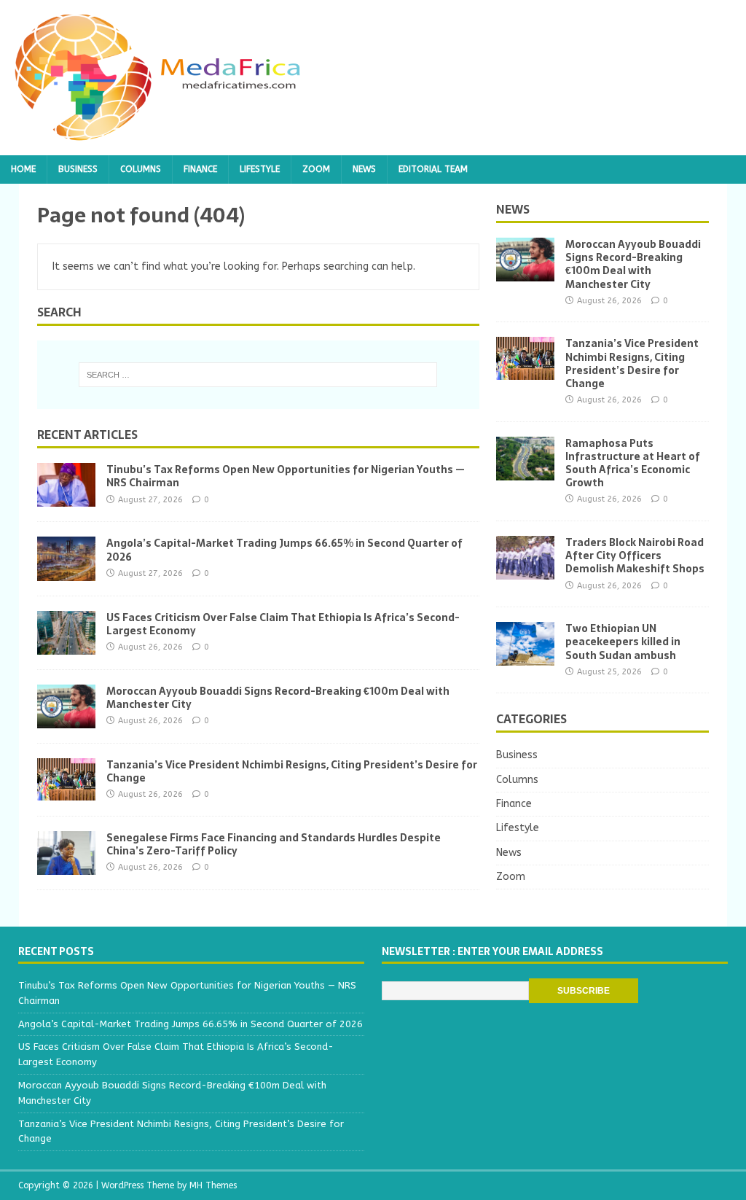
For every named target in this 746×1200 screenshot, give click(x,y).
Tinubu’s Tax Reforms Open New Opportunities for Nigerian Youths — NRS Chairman (285, 476)
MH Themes (213, 1185)
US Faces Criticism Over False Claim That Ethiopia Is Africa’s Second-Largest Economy (283, 624)
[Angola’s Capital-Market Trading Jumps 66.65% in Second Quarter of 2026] (66, 572)
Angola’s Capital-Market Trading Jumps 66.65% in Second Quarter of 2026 (284, 549)
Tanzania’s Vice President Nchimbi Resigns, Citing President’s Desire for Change (291, 771)
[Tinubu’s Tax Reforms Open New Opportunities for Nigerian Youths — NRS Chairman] (66, 498)
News (364, 169)
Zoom (316, 169)
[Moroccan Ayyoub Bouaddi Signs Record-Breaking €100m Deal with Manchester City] (66, 719)
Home (23, 169)
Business (78, 169)
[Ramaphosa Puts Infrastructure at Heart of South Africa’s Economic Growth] (525, 471)
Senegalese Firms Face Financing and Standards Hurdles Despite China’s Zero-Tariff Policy (273, 844)
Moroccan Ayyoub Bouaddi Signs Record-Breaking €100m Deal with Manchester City (277, 697)
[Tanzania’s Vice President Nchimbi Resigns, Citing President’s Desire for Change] (66, 792)
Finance (200, 169)
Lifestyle (260, 169)
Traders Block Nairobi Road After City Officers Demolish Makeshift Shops (634, 555)
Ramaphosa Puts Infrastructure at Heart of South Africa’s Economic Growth (632, 463)
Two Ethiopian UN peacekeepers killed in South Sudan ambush (622, 641)
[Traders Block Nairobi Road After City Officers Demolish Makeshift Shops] (525, 571)
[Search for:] (258, 374)
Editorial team (433, 169)
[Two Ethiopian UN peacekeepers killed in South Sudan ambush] (525, 657)
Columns (140, 169)
